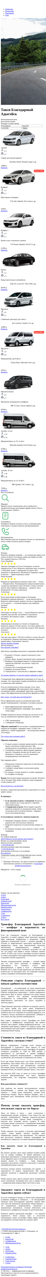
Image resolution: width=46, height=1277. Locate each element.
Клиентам (9, 9)
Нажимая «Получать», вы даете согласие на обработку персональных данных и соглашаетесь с (24, 864)
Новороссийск (6, 907)
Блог (7, 15)
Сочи (3, 913)
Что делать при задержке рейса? (13, 736)
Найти (25, 128)
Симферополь (6, 911)
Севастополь (6, 909)
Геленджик (5, 899)
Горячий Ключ (10, 1259)
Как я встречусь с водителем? (12, 786)
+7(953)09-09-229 (7, 1229)
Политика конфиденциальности (16, 1268)
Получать (26, 857)
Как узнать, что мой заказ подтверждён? (16, 697)
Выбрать (4, 168)
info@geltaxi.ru (6, 839)
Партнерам (9, 13)
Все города (5, 919)
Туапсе (3, 917)
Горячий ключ (6, 901)
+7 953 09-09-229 (7, 845)
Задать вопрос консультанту (23, 839)
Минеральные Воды (13, 1243)
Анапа (3, 897)
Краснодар (5, 903)
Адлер (3, 895)
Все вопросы (6, 853)
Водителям (9, 11)
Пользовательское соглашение (12, 1267)
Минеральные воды (8, 905)
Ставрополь (5, 915)
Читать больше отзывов (10, 643)
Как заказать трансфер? (10, 647)
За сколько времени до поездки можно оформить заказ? (22, 675)
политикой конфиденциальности (29, 865)
